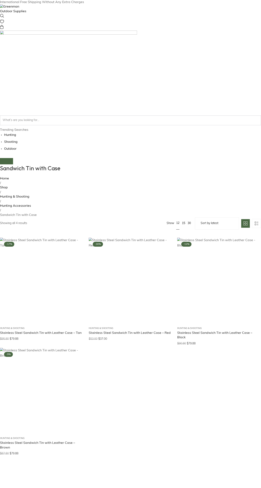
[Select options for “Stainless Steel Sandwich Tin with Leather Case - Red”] (164, 269)
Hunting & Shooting (14, 196)
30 (189, 223)
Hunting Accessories (15, 206)
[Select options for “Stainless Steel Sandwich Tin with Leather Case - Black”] (253, 269)
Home (4, 178)
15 (183, 223)
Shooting (11, 142)
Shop (4, 187)
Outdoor (10, 149)
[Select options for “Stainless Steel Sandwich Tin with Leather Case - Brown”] (76, 379)
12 (177, 223)
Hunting (10, 135)
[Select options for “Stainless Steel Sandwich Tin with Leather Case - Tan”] (76, 269)
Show (170, 223)
